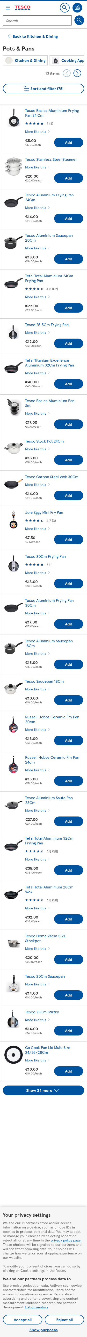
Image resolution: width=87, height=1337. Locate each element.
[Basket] (77, 8)
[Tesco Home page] (22, 8)
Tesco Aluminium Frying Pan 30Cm (49, 603)
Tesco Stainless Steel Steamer (51, 159)
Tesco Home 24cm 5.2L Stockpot (45, 938)
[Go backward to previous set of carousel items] (67, 73)
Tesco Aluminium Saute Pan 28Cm (49, 800)
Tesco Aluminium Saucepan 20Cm (49, 237)
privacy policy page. (66, 1240)
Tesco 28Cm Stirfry (42, 1012)
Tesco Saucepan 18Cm (44, 681)
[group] (25, 60)
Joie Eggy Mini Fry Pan (44, 512)
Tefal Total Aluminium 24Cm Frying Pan (49, 278)
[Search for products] (79, 20)
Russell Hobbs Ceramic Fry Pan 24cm (52, 759)
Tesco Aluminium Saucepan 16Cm (49, 643)
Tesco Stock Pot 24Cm (44, 441)
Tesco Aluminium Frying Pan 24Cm (49, 197)
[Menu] (8, 8)
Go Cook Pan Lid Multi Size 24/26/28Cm (47, 1050)
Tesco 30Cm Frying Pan (45, 556)
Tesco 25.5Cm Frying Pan (47, 324)
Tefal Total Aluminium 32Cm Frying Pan (49, 840)
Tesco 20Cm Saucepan (45, 976)
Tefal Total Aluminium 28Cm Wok (49, 889)
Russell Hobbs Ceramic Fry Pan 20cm (52, 719)
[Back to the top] (46, 1107)
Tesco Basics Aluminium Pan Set (49, 403)
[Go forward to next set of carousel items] (77, 73)
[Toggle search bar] (65, 8)
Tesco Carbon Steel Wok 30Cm (52, 476)
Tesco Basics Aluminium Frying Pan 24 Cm (52, 113)
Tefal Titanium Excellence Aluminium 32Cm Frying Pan (49, 362)
